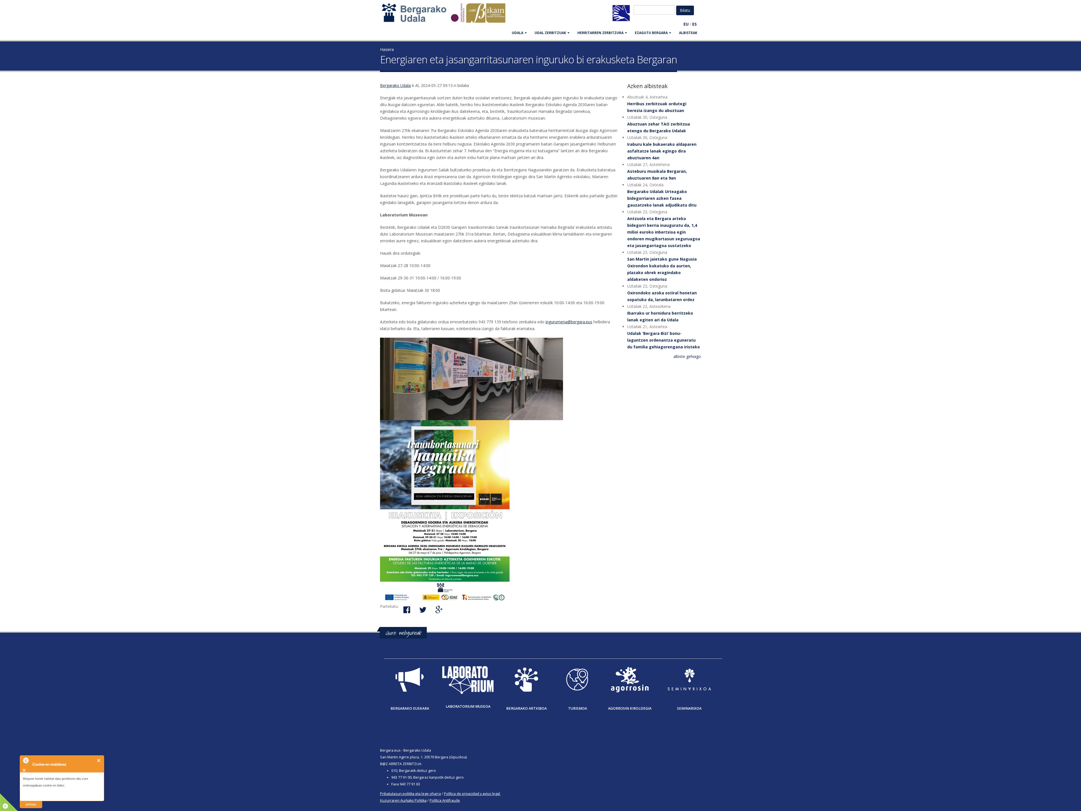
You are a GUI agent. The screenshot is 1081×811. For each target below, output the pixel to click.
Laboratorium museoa (468, 706)
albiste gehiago (687, 356)
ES (694, 24)
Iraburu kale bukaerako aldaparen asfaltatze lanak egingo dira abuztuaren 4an (661, 151)
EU (686, 24)
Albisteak (688, 32)
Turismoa (577, 708)
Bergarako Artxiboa (526, 708)
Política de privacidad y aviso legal (472, 793)
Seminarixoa (689, 708)
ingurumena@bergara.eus (569, 321)
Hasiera (387, 49)
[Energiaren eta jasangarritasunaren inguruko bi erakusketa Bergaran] (499, 379)
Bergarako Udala (395, 85)
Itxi (99, 760)
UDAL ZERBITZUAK (550, 32)
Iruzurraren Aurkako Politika (403, 800)
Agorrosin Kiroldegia (629, 708)
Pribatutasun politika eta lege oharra (410, 793)
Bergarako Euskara (409, 708)
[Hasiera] (446, 15)
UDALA (517, 32)
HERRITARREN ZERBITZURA (600, 32)
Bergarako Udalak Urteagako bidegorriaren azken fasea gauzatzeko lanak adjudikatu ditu (661, 198)
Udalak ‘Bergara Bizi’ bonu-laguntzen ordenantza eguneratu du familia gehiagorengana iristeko (663, 340)
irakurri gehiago (31, 801)
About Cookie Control (25, 760)
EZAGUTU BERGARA (651, 32)
